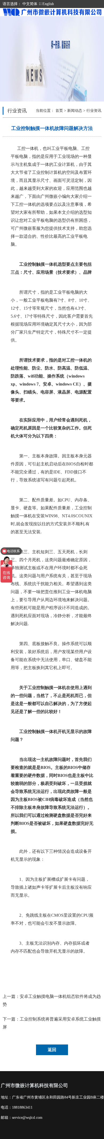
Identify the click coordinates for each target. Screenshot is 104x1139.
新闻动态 (74, 111)
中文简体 (29, 4)
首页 (59, 111)
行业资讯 (93, 111)
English (48, 4)
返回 (52, 1049)
